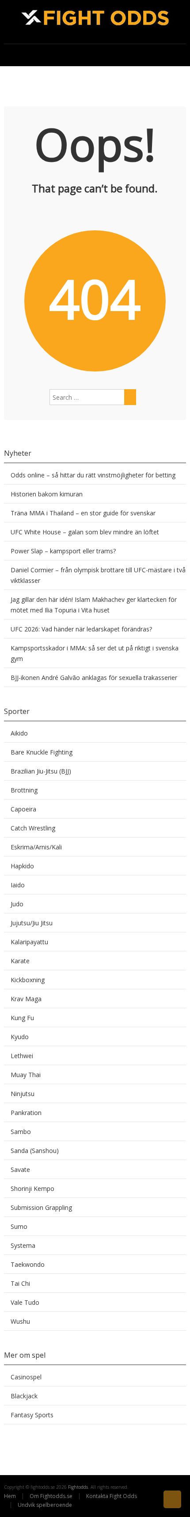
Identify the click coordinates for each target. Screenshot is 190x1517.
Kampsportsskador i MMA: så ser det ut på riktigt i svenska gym (95, 653)
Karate (20, 961)
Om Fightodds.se (51, 1496)
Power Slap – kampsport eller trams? (63, 551)
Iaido (18, 885)
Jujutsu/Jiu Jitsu (32, 923)
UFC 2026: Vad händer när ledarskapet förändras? (81, 629)
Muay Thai (26, 1074)
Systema (23, 1245)
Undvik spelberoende (45, 1505)
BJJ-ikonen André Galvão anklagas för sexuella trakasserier (94, 677)
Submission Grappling (41, 1207)
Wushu (20, 1321)
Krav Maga (26, 999)
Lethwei (22, 1055)
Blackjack (24, 1396)
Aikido (19, 733)
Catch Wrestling (33, 828)
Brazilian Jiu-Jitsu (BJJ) (41, 771)
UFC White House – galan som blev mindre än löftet (85, 532)
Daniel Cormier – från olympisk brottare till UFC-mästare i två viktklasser (98, 575)
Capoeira (23, 809)
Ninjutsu (22, 1093)
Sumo (19, 1226)
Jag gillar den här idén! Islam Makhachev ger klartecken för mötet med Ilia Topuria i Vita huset (94, 604)
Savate (20, 1169)
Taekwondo (28, 1264)
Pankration (26, 1112)
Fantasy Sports (32, 1415)
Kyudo (20, 1037)
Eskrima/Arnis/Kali (36, 847)
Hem (10, 1496)
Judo (17, 904)
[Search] (130, 397)
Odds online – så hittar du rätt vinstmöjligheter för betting (93, 475)
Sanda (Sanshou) (35, 1150)
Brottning (24, 790)
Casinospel (26, 1377)
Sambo (21, 1131)
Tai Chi (20, 1283)
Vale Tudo (25, 1302)
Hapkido (22, 866)
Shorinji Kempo (32, 1188)
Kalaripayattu (29, 942)
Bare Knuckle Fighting (41, 752)
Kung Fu (22, 1018)
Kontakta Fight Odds (111, 1496)
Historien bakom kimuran (47, 494)
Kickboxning (28, 980)
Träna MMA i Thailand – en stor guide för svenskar (83, 513)
